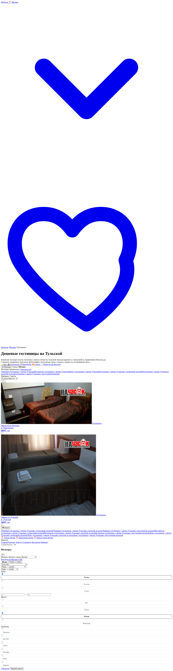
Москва (12, 347)
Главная (4, 542)
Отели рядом (8, 538)
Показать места (17, 669)
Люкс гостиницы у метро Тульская (84, 372)
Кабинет (44, 542)
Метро (4, 562)
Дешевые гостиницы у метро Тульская (17, 372)
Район (12, 562)
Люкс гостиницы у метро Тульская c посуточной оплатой (98, 535)
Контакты (36, 542)
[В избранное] (2, 433)
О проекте (26, 542)
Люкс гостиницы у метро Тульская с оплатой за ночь (50, 535)
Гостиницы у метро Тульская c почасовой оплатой (121, 372)
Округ (19, 562)
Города (19, 542)
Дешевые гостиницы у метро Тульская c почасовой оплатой (27, 531)
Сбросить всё (25, 369)
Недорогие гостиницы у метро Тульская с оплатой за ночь (69, 533)
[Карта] (5, 381)
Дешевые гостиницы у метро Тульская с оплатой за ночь (77, 531)
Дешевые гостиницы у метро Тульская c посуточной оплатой (128, 531)
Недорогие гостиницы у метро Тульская (51, 372)
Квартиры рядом (24, 538)
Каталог (11, 542)
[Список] (2, 381)
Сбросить (5, 668)
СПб (20, 559)
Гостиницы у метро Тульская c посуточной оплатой (37, 374)
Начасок (4, 347)
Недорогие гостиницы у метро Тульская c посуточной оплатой (122, 533)
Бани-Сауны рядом (43, 538)
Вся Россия (6, 559)
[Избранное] (86, 345)
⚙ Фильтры (6, 367)
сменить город (14, 557)
